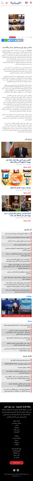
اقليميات (16, 431)
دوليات (29, 296)
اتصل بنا (16, 457)
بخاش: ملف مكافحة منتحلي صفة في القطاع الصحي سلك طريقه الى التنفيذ (18, 344)
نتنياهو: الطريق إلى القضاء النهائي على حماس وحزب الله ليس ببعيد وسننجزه (18, 291)
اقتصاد (16, 427)
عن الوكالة (16, 452)
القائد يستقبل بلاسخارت (24, 367)
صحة (30, 321)
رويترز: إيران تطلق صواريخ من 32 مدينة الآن (19, 241)
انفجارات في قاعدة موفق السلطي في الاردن (18, 237)
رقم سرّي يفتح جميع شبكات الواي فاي (20, 360)
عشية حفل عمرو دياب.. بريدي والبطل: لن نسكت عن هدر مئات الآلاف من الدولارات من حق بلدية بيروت (17, 390)
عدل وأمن (16, 429)
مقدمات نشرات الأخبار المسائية (20, 187)
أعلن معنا (17, 455)
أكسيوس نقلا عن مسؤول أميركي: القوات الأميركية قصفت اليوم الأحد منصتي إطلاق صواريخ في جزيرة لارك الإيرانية (17, 266)
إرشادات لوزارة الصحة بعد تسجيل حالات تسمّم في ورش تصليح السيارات (17, 349)
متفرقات (16, 442)
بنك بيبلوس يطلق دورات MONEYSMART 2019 (17, 364)
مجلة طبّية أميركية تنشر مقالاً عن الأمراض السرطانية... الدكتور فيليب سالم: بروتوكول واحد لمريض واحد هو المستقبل (18, 332)
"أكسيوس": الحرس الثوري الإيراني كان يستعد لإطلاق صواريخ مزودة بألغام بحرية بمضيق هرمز (18, 260)
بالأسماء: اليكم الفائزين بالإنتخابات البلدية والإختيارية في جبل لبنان (19, 384)
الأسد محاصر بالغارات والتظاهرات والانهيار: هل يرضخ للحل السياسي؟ (18, 372)
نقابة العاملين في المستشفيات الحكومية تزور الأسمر (18, 338)
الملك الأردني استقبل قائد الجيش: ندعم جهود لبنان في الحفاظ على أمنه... (17, 214)
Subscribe (16, 462)
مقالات (16, 444)
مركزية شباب (16, 437)
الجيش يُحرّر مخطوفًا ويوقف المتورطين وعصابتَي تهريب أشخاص (17, 249)
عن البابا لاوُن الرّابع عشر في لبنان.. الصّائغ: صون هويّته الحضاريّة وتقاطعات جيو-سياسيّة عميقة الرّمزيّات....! (17, 378)
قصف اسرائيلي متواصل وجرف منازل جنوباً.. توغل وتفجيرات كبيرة (17, 278)
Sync (20, 476)
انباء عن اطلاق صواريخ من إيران (22, 245)
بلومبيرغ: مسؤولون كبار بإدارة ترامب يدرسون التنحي (18, 273)
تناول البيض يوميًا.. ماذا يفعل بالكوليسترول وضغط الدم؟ (17, 326)
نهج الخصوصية (16, 448)
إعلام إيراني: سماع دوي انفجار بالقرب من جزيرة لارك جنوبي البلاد (18, 254)
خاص (16, 425)
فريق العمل (16, 450)
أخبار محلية (27, 167)
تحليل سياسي (16, 423)
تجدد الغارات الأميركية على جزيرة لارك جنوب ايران (17, 234)
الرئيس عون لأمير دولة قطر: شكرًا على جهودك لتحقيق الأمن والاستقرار (18, 160)
